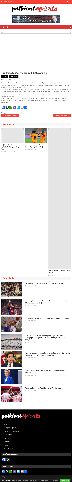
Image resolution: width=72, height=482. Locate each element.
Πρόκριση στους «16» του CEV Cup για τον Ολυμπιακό (43, 388)
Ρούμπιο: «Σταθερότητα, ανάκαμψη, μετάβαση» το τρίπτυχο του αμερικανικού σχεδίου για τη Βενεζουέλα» (47, 354)
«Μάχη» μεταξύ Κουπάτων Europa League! (59, 271)
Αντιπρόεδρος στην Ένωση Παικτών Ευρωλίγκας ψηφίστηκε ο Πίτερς (62, 116)
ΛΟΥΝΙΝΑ (16, 113)
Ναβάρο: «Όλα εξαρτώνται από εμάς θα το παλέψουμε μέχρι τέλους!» (11, 147)
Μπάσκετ (6, 438)
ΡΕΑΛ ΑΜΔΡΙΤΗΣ (31, 113)
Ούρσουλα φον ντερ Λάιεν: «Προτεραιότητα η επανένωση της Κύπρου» (46, 372)
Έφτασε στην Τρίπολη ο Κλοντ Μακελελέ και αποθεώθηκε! (11, 116)
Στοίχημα (6, 445)
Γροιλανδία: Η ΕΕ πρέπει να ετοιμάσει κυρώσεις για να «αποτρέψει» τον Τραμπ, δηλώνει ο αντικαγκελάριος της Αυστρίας (45, 338)
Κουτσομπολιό (8, 448)
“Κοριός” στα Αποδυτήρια (11, 431)
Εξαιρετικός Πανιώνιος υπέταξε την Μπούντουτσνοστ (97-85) (47, 318)
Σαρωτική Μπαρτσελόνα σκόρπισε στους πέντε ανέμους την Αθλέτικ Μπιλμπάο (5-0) (46, 302)
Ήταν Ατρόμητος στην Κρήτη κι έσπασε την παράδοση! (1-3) (34, 146)
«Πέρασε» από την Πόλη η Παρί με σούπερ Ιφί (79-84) (44, 283)
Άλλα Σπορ (7, 441)
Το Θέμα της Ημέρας (10, 428)
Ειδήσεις (5, 76)
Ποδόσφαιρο (13, 76)
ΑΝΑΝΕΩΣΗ (10, 113)
